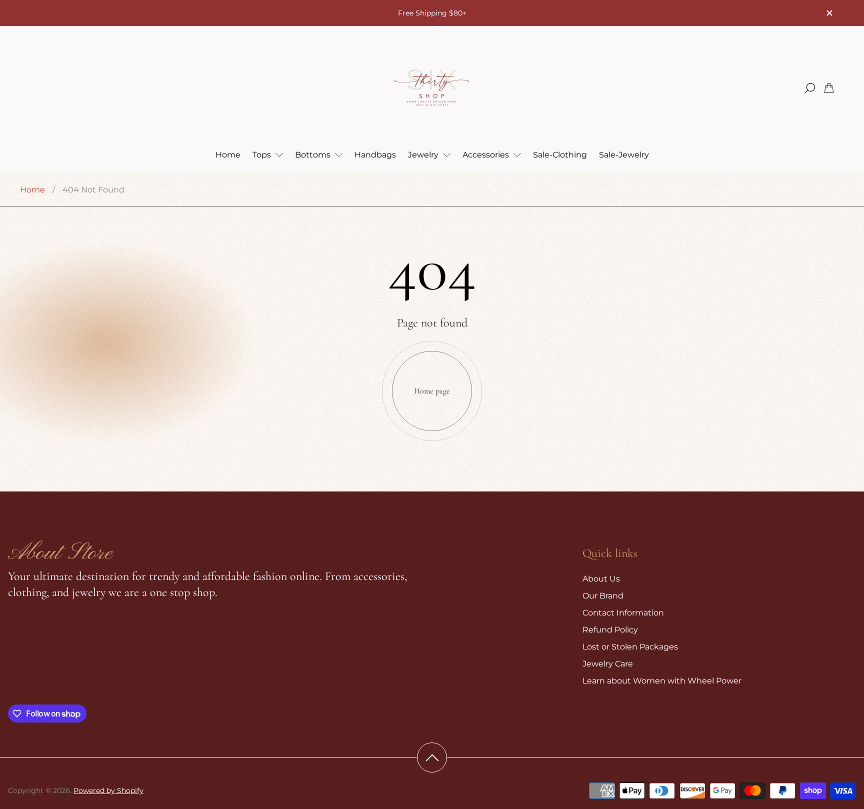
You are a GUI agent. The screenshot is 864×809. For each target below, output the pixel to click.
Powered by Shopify (109, 790)
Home (32, 189)
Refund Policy (610, 629)
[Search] (810, 88)
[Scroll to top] (432, 757)
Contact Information (623, 613)
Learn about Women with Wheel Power (662, 681)
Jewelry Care (607, 663)
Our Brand (603, 595)
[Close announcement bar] (829, 13)
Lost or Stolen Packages (630, 647)
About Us (601, 579)
